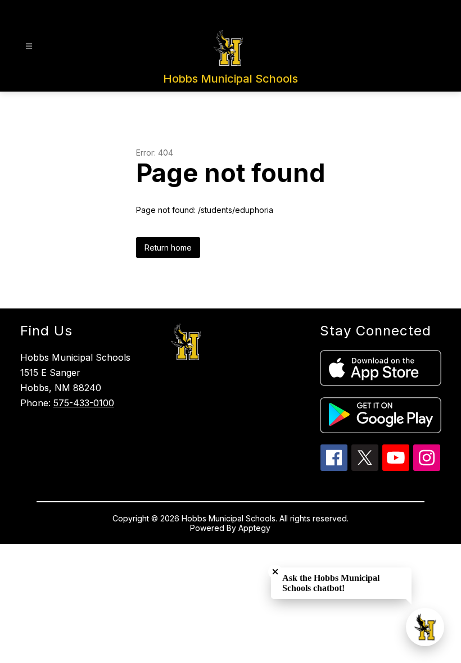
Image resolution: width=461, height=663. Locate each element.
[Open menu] (28, 46)
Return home (168, 247)
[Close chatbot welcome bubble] (275, 572)
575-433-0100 (83, 402)
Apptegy (254, 528)
